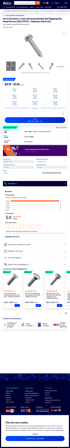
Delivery (8, 393)
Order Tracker (9, 391)
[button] (64, 33)
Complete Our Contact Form (52, 400)
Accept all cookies (35, 438)
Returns (8, 395)
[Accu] (7, 3)
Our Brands (28, 397)
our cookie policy (58, 430)
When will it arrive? (61, 127)
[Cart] (66, 3)
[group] (35, 45)
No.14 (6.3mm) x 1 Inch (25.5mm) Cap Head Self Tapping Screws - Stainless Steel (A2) (53, 296)
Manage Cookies (29, 399)
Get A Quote (28, 141)
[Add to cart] (17, 305)
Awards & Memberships (31, 393)
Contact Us (48, 402)
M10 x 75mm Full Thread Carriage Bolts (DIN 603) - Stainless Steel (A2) (33, 295)
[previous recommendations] (59, 313)
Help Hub (8, 397)
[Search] (37, 3)
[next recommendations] (65, 313)
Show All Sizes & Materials (15, 15)
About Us (8, 399)
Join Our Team (10, 402)
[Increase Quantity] (7, 113)
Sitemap (27, 402)
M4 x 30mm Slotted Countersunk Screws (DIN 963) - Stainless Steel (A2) (12, 295)
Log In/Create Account (51, 390)
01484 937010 (63, 7)
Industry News (29, 391)
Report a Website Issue (31, 395)
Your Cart (47, 392)
